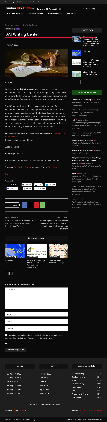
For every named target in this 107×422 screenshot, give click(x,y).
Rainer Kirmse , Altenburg (82, 140)
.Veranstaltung (16, 25)
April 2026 (44, 389)
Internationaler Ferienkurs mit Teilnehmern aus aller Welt (87, 166)
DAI (18, 29)
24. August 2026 (14, 393)
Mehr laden (86, 82)
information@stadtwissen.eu (90, 410)
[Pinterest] (36, 205)
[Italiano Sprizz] (15, 251)
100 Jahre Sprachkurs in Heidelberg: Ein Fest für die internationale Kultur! (86, 160)
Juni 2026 (44, 382)
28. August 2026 (14, 378)
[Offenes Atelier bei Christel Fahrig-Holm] (76, 74)
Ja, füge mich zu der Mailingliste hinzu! (24, 344)
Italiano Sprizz (10, 260)
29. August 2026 (14, 374)
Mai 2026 (44, 385)
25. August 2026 (14, 389)
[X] (93, 1)
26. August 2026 (14, 385)
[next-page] (11, 273)
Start (7, 25)
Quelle (8, 174)
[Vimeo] (96, 1)
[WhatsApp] (42, 205)
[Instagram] (89, 1)
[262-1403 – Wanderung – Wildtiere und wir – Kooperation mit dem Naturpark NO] (37, 251)
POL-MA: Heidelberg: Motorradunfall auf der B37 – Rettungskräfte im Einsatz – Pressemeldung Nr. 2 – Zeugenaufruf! (92, 41)
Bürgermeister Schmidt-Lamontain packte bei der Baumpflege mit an (85, 112)
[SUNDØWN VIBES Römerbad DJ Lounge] (58, 251)
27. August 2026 (14, 382)
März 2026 (44, 393)
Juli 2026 (44, 378)
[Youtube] (100, 1)
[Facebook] (85, 1)
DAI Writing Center (22, 167)
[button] (99, 8)
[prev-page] (6, 273)
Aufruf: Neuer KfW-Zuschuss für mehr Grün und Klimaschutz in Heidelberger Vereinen (19, 223)
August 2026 (45, 374)
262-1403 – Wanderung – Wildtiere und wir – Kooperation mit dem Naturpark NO (92, 63)
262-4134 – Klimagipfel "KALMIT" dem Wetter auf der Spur (87, 102)
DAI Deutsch (53, 167)
